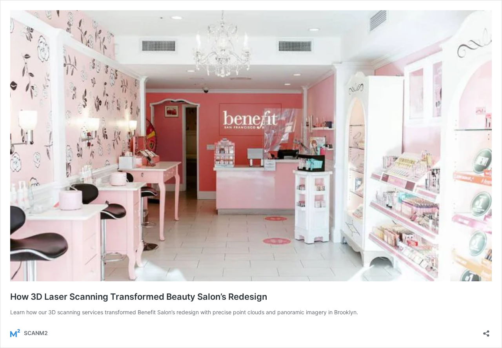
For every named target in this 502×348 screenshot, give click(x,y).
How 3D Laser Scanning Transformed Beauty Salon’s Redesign (138, 297)
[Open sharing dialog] (486, 331)
